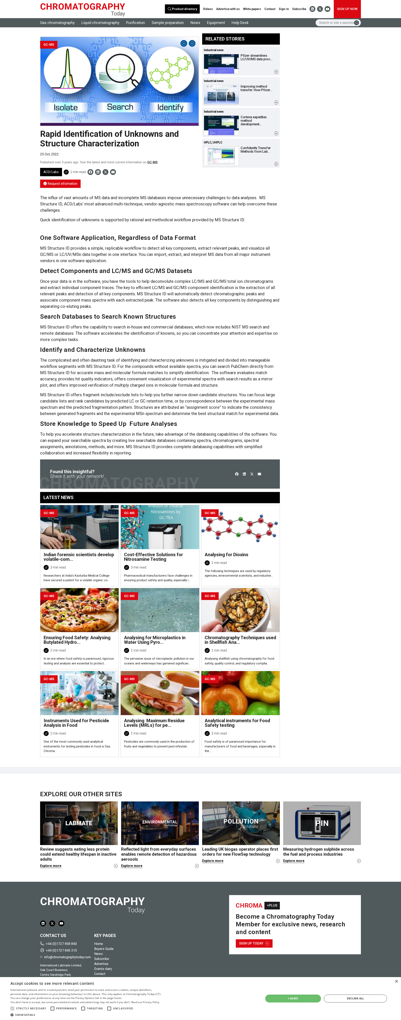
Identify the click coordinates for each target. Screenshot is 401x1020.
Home (98, 944)
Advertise (101, 964)
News (195, 22)
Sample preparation (168, 22)
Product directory (185, 9)
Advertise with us (228, 9)
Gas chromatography (57, 22)
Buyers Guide (104, 949)
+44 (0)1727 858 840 (61, 944)
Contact (269, 9)
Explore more (50, 866)
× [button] (396, 981)
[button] (12, 1008)
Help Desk (240, 22)
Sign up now (347, 9)
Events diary (103, 969)
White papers (252, 9)
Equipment (216, 22)
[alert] (200, 998)
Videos (208, 9)
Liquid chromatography (100, 22)
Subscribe (299, 9)
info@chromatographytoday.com (67, 957)
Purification (135, 22)
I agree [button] (293, 998)
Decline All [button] (355, 998)
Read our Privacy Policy (145, 1002)
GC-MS (152, 162)
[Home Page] (82, 9)
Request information (62, 184)
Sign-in (284, 9)
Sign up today (251, 943)
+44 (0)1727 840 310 (61, 950)
